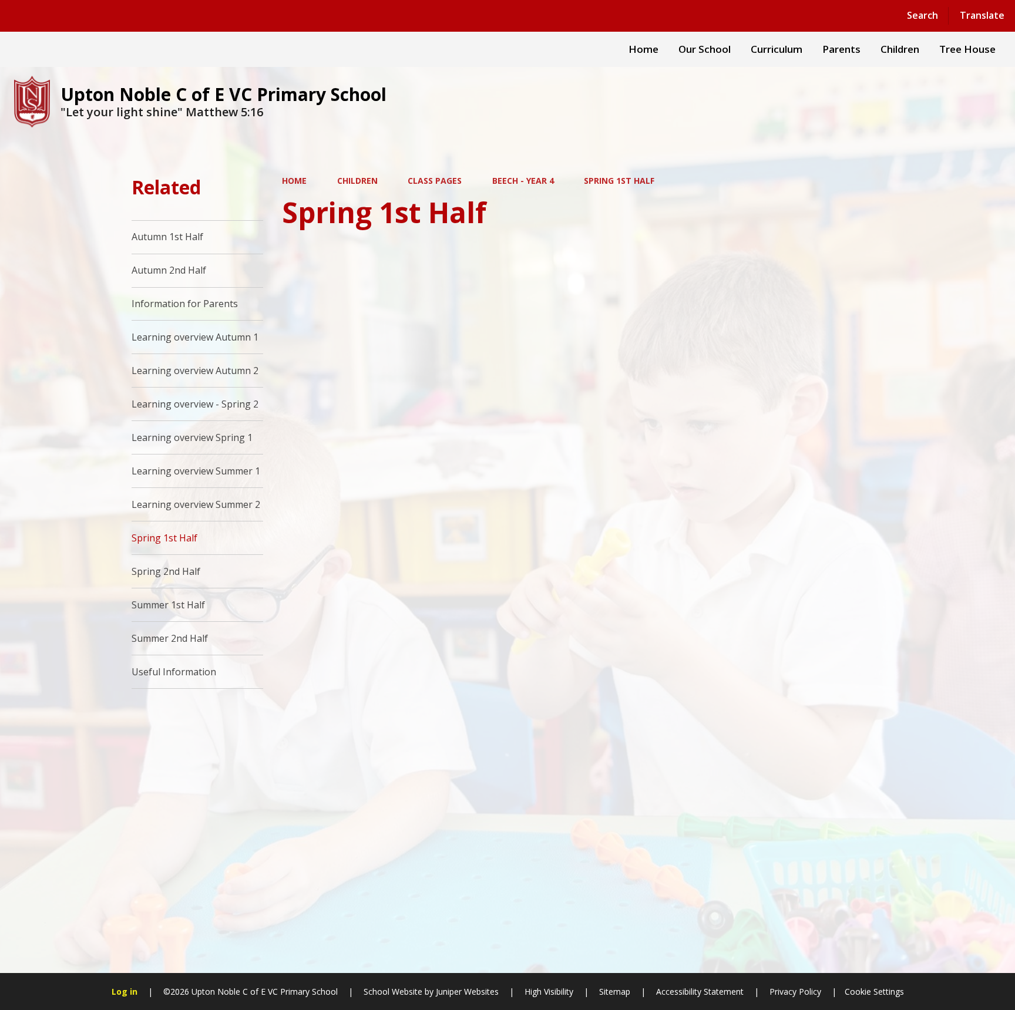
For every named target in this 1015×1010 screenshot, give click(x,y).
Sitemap (614, 991)
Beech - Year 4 (523, 180)
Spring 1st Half (619, 180)
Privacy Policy (795, 991)
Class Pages (435, 180)
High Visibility (549, 991)
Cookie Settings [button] (874, 991)
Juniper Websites (466, 991)
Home (294, 180)
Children (357, 180)
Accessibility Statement (700, 991)
